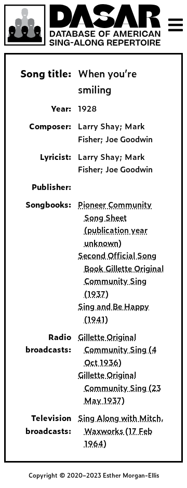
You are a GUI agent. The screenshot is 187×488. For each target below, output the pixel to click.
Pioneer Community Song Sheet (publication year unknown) (115, 223)
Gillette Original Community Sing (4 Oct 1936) (117, 349)
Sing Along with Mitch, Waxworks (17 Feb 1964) (121, 430)
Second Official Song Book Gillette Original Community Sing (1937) (120, 274)
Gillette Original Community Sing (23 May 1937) (119, 387)
